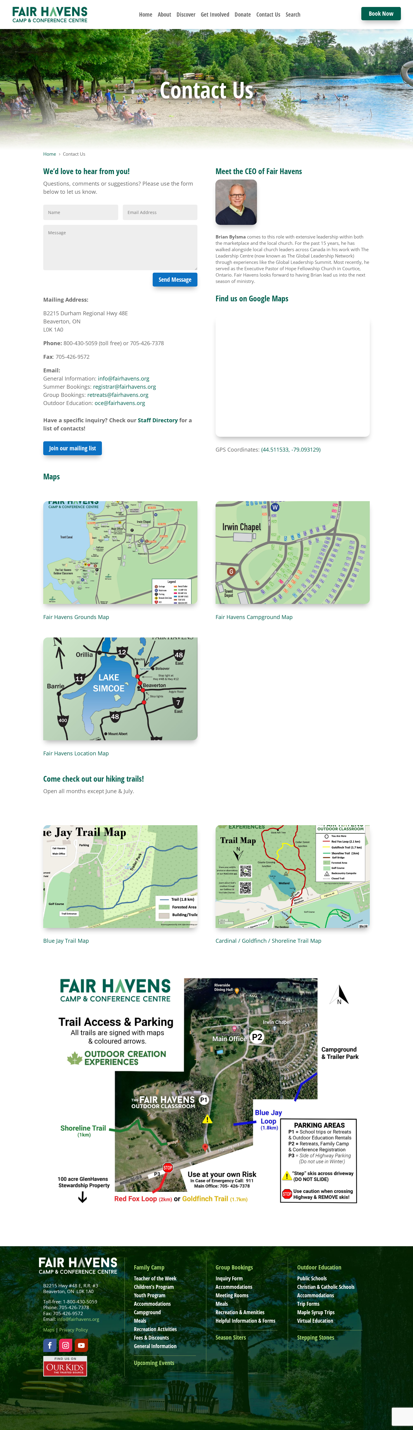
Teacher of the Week (155, 1278)
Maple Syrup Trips (316, 1312)
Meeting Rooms (232, 1295)
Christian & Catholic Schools (326, 1286)
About (164, 14)
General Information (155, 1346)
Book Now (381, 13)
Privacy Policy (73, 1330)
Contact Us (268, 14)
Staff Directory (158, 420)
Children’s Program (154, 1286)
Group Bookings (234, 1267)
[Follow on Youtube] (81, 1345)
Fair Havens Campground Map (254, 617)
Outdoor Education (319, 1267)
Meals (140, 1320)
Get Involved (215, 14)
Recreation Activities (155, 1329)
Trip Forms (308, 1303)
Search (293, 14)
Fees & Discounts (151, 1337)
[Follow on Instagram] (65, 1345)
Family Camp (149, 1267)
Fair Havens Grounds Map (76, 617)
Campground (147, 1312)
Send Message (175, 279)
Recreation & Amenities (240, 1312)
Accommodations (152, 1303)
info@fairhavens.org (123, 378)
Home (145, 14)
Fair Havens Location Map (76, 753)
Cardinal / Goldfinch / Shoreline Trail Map (268, 940)
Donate (243, 14)
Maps (48, 1330)
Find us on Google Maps (252, 298)
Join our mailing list (72, 448)
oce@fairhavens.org (120, 403)
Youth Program (149, 1295)
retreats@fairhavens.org (117, 394)
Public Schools (312, 1278)
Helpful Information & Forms (245, 1320)
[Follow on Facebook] (50, 1345)
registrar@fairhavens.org (124, 386)
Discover (186, 14)
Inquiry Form (229, 1278)
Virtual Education (315, 1320)
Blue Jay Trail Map (66, 940)
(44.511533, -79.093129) (290, 449)
